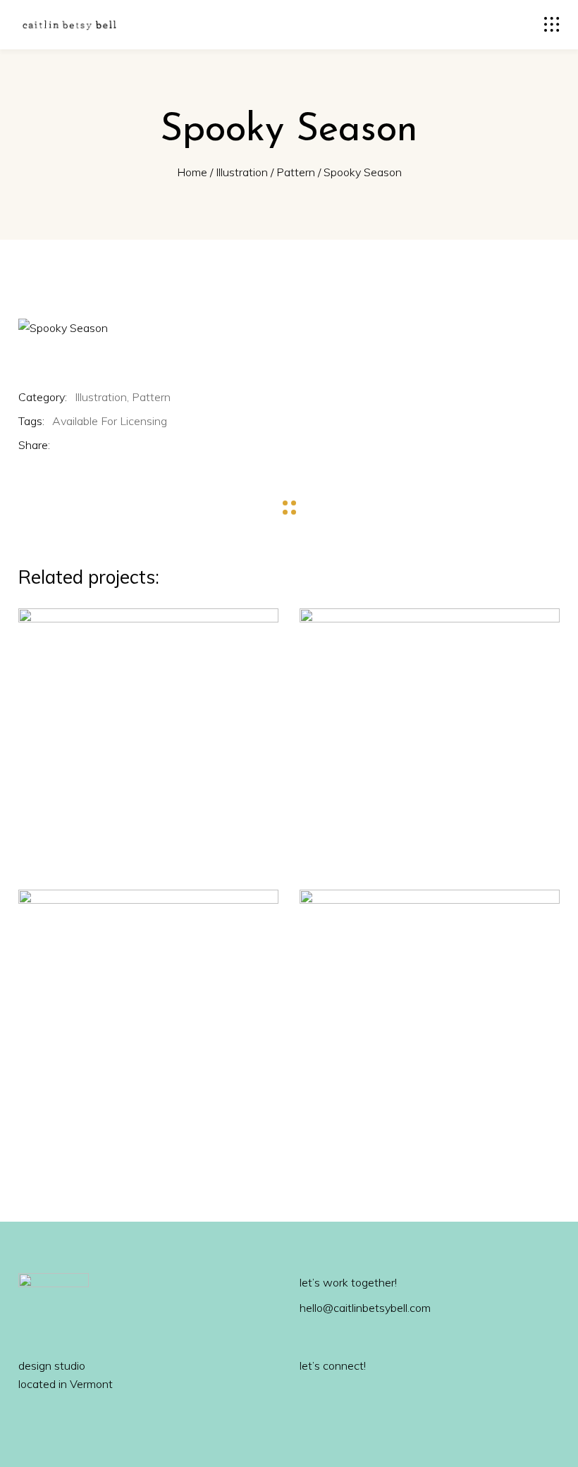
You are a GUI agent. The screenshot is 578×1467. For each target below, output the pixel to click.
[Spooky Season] (289, 328)
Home (192, 172)
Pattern (295, 172)
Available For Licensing (109, 421)
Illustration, (102, 397)
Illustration (242, 172)
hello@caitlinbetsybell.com (365, 1308)
